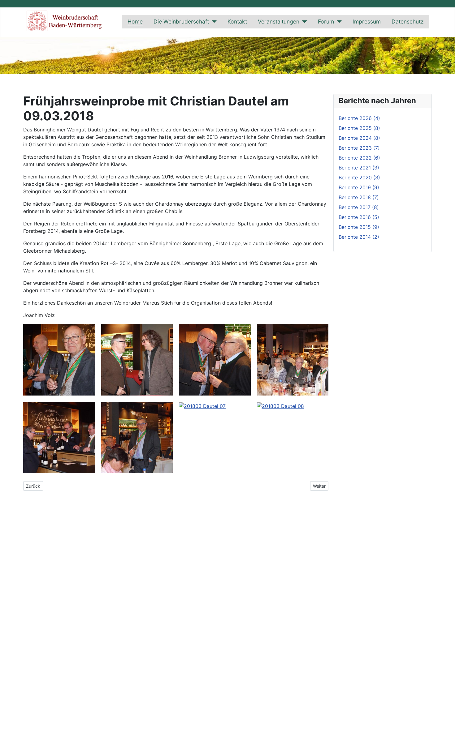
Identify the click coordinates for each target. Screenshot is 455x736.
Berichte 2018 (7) (359, 197)
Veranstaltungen (278, 21)
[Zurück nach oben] (447, 728)
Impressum (367, 21)
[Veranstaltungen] (303, 22)
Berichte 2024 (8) (359, 138)
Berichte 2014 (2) (359, 237)
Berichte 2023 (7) (359, 148)
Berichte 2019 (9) (359, 187)
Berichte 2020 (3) (359, 177)
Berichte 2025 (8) (359, 128)
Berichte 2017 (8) (359, 207)
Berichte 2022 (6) (359, 158)
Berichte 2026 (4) (359, 118)
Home (135, 21)
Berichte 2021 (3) (359, 168)
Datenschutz (408, 21)
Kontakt (237, 21)
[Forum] (338, 22)
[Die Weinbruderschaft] (213, 22)
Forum (326, 21)
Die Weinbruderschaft (181, 21)
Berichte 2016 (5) (359, 217)
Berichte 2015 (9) (359, 227)
